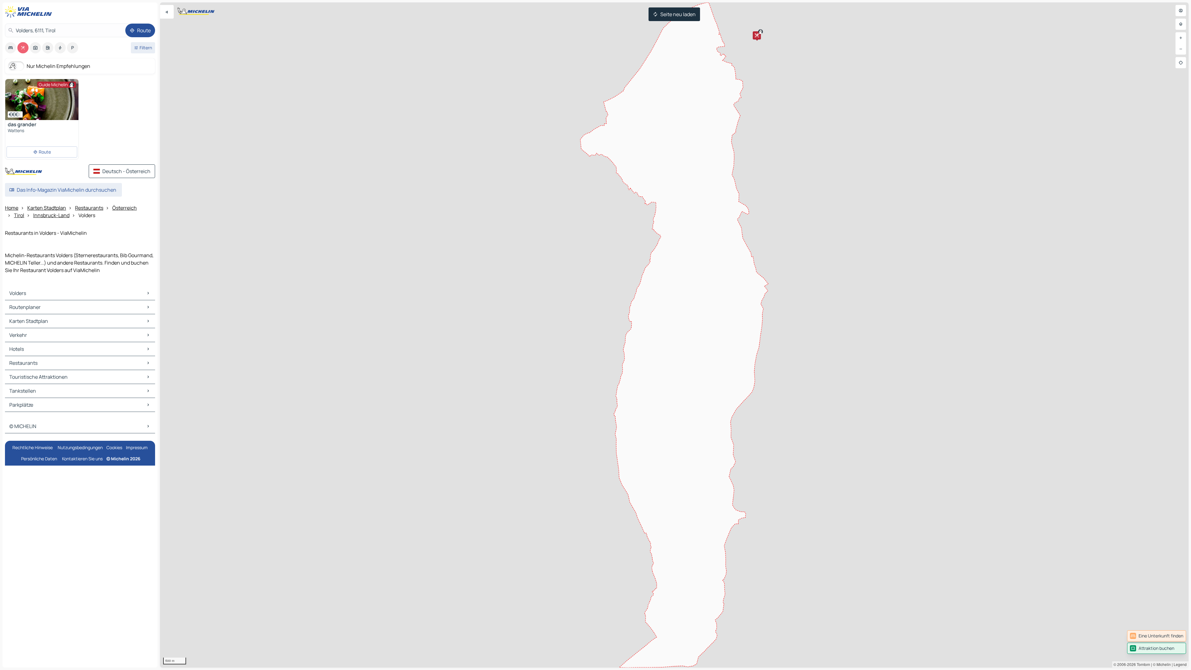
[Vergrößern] (1180, 37)
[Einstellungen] (1180, 24)
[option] (10, 47)
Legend (1180, 664)
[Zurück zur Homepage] (30, 12)
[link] (1156, 635)
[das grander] (41, 99)
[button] (757, 35)
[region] (674, 335)
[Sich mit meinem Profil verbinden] (1180, 10)
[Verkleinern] (1180, 49)
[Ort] (1180, 62)
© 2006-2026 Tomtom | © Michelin (1142, 664)
